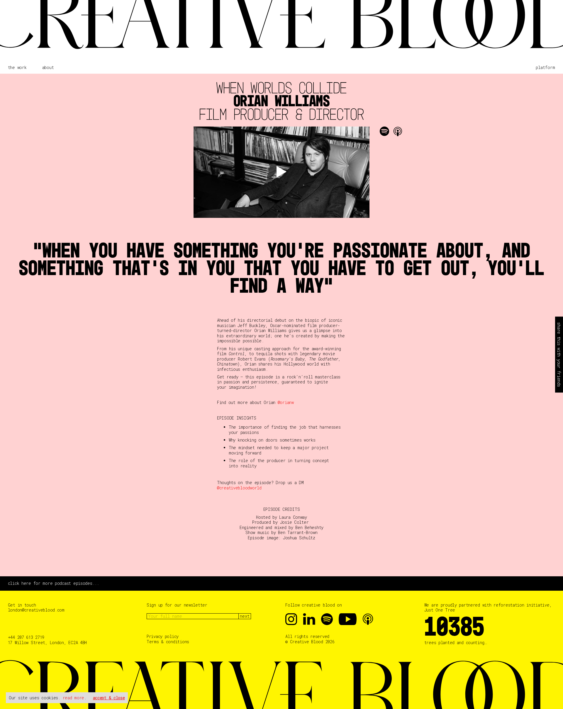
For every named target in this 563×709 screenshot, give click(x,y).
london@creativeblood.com (36, 610)
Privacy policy (163, 636)
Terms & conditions (168, 641)
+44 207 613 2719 (26, 637)
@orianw (286, 402)
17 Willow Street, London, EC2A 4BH (47, 642)
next (245, 616)
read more (73, 697)
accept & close (109, 697)
